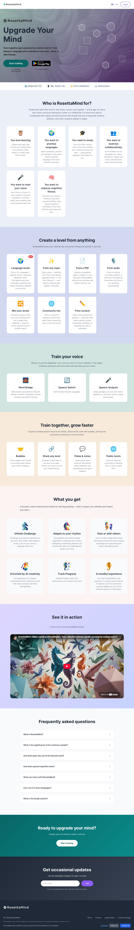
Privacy (98, 918)
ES (117, 4)
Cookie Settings (124, 918)
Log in (125, 4)
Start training (16, 63)
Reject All (114, 925)
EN (112, 4)
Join (87, 883)
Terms (89, 918)
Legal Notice (110, 918)
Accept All (125, 925)
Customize (104, 925)
